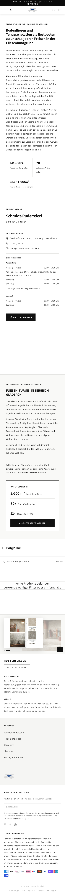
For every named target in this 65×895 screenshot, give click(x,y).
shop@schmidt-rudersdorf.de (24, 248)
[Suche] (11, 10)
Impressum (52, 891)
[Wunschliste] (53, 10)
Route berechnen (22, 317)
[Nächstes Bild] (60, 649)
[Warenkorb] (60, 10)
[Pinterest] (15, 824)
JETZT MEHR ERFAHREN (39, 2)
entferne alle (52, 587)
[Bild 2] (8, 650)
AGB (23, 891)
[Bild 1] (4, 650)
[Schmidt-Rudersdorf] (32, 10)
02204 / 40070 (16, 243)
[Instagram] (5, 824)
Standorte (9, 744)
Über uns (8, 751)
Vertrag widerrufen (13, 757)
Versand (31, 891)
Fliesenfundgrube (12, 738)
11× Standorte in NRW (25, 472)
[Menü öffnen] (5, 10)
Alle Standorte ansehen (32, 523)
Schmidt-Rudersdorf (14, 732)
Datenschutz (13, 891)
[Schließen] (60, 3)
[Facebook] (10, 824)
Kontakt (41, 891)
